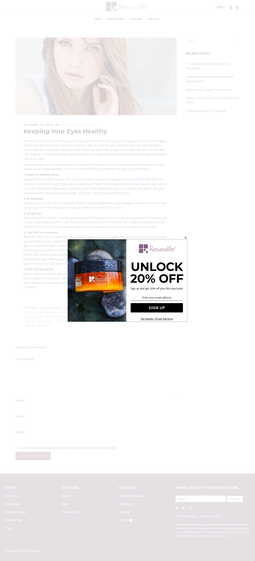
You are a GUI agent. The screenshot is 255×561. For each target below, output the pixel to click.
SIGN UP (157, 307)
